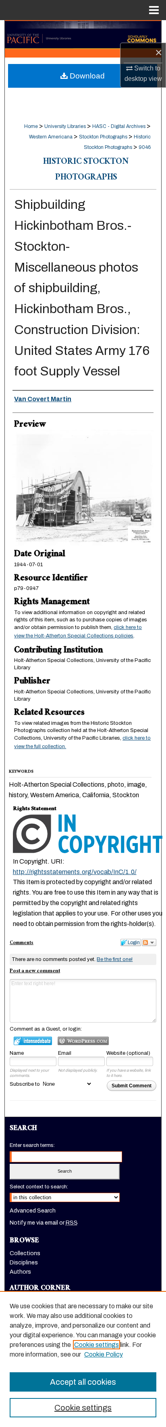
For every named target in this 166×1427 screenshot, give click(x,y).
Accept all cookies (83, 1382)
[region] (83, 1359)
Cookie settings (96, 1344)
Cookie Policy (103, 1354)
